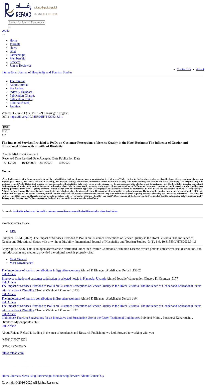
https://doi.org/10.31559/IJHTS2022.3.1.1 (36, 116)
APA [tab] (13, 231)
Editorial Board (19, 102)
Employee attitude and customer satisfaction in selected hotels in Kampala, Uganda (54, 278)
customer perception (57, 211)
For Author (17, 88)
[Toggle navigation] (3, 34)
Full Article (9, 274)
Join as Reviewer (20, 65)
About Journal (19, 84)
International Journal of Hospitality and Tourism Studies (37, 72)
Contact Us (184, 69)
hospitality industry (22, 211)
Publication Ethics (21, 99)
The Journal (17, 81)
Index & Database (21, 92)
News (13, 47)
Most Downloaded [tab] (21, 262)
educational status (108, 211)
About (200, 69)
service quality (39, 211)
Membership (17, 58)
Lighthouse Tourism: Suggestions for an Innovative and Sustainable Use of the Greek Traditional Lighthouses (71, 317)
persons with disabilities (79, 211)
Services (15, 62)
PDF (5, 127)
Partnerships (17, 54)
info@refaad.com (13, 353)
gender (95, 211)
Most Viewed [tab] (18, 259)
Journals (15, 44)
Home (13, 40)
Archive (15, 106)
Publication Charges (22, 95)
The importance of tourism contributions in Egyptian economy (41, 270)
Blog (13, 51)
